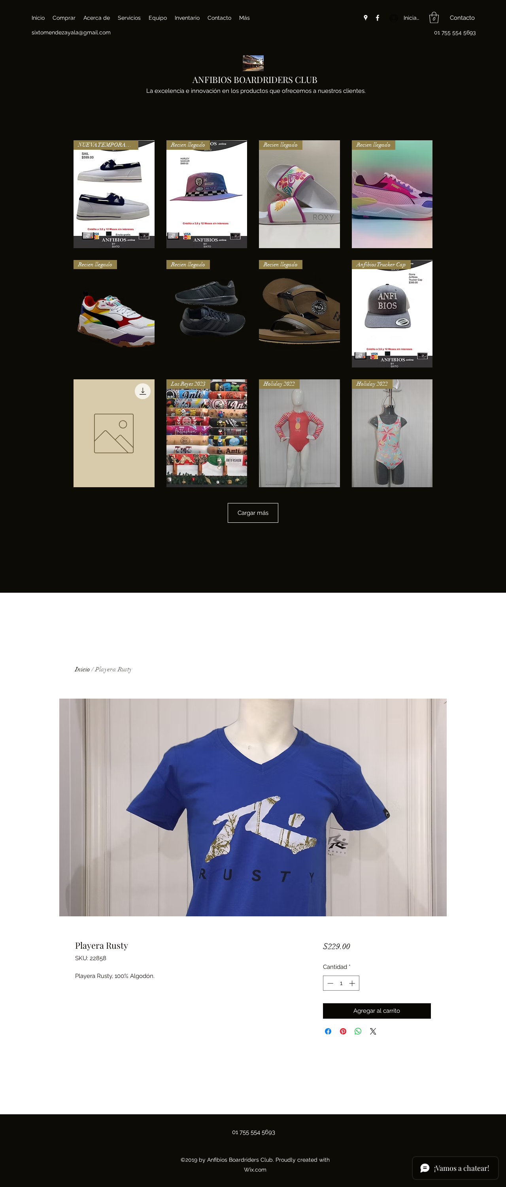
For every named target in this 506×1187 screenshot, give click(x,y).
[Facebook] (377, 18)
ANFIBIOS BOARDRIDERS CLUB (255, 79)
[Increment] (352, 983)
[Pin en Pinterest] (343, 1031)
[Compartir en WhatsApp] (358, 1031)
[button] (434, 17)
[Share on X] (373, 1031)
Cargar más (253, 512)
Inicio (82, 669)
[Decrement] (329, 983)
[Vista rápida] (114, 433)
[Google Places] (366, 18)
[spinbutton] (340, 983)
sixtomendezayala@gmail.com (71, 32)
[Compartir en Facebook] (328, 1031)
